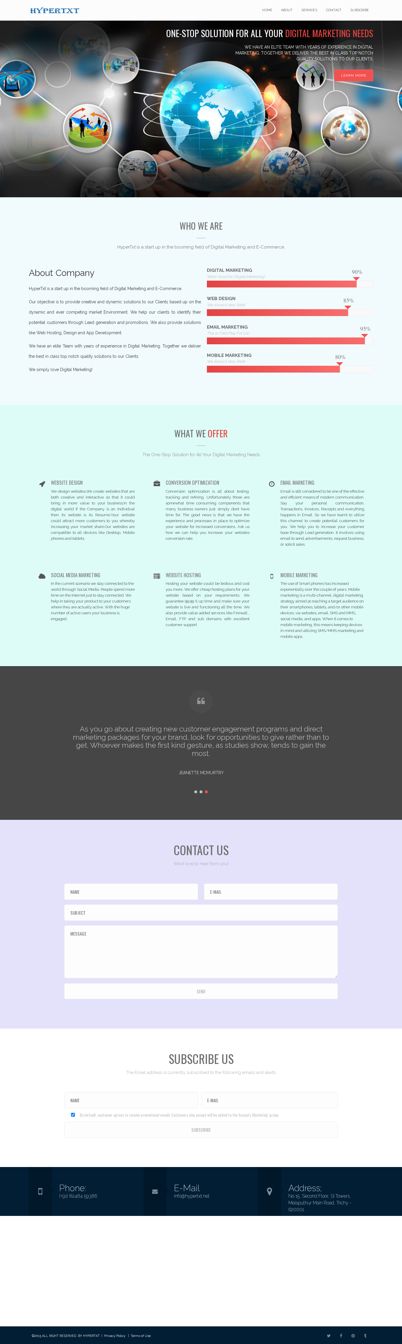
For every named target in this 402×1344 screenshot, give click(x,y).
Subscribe (359, 10)
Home (267, 10)
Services (309, 10)
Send (201, 991)
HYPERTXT (91, 1336)
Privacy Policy (114, 1336)
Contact (333, 10)
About (287, 10)
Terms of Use (141, 1336)
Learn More (353, 75)
